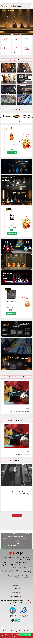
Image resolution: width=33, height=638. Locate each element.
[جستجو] (2, 2)
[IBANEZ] (6, 116)
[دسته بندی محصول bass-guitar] (8, 79)
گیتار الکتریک (11, 225)
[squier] (16, 116)
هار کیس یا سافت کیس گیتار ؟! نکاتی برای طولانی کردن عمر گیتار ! (17, 492)
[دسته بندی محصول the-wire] (24, 100)
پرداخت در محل (16, 43)
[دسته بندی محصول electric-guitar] (24, 79)
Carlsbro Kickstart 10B (11, 301)
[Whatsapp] (15, 620)
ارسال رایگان (27, 43)
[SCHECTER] (27, 116)
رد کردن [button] (2, 635)
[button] (12, 152)
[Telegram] (18, 620)
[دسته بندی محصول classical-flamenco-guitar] (24, 68)
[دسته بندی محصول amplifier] (24, 90)
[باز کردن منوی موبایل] (31, 6)
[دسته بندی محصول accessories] (8, 100)
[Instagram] (12, 620)
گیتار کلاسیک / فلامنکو (11, 144)
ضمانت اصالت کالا (6, 43)
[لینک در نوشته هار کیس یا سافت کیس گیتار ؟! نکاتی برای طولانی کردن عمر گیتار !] (16, 475)
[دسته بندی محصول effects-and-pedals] (8, 89)
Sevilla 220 (11, 141)
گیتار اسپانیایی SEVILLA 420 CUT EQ (20, 411)
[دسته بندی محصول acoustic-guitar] (8, 68)
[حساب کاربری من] (6, 6)
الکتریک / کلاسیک (8, 305)
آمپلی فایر (15, 305)
